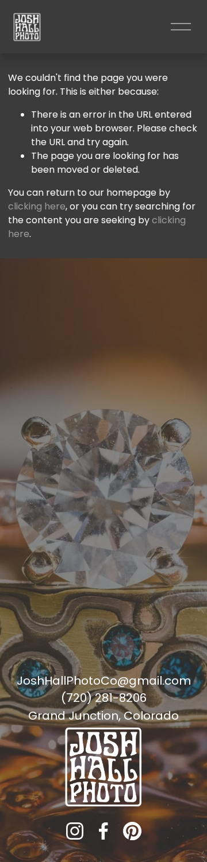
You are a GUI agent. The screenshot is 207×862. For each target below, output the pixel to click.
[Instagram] (75, 831)
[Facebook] (103, 831)
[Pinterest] (132, 831)
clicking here (37, 206)
